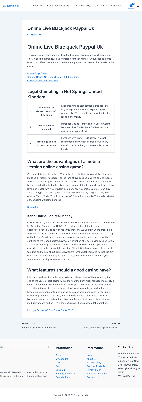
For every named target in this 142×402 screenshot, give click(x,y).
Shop (58, 355)
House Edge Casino (37, 73)
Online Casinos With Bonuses (42, 80)
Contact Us (117, 5)
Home (90, 355)
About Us (38, 5)
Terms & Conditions (97, 373)
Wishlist (59, 362)
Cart (57, 366)
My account (61, 358)
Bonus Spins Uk (35, 207)
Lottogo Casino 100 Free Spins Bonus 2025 (50, 310)
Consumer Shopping (58, 5)
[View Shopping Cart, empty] (131, 5)
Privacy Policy (94, 369)
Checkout (60, 369)
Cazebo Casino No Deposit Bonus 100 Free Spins (53, 77)
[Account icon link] (138, 5)
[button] (70, 5)
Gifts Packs (101, 5)
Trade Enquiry (83, 5)
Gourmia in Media (96, 366)
